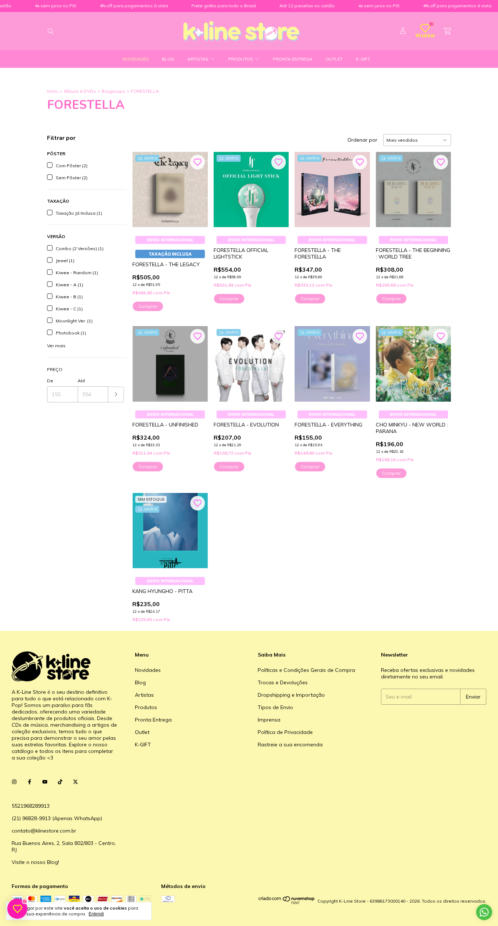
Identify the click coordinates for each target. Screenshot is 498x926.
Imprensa (269, 719)
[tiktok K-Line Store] (60, 781)
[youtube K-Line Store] (44, 781)
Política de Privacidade (285, 732)
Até (81, 380)
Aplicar (116, 394)
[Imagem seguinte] (196, 185)
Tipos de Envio (275, 707)
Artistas (198, 59)
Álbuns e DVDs (80, 91)
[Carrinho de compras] (447, 31)
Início (52, 91)
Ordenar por (362, 140)
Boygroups (113, 91)
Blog (168, 59)
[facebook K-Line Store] (29, 781)
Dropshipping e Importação (291, 695)
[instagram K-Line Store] (14, 781)
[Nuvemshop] (286, 903)
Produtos (240, 59)
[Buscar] (50, 31)
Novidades (135, 59)
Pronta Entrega (292, 59)
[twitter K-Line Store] (75, 781)
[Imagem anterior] (143, 185)
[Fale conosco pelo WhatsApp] (484, 912)
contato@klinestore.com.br (44, 830)
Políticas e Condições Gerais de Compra (306, 670)
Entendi (96, 914)
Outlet (334, 59)
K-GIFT (363, 59)
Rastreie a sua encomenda (290, 744)
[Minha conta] (402, 31)
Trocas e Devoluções (283, 682)
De (50, 380)
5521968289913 (31, 806)
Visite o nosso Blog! (35, 862)
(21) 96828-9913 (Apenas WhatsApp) (57, 818)
